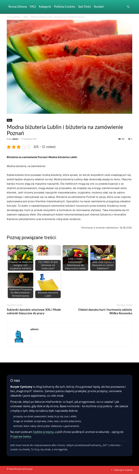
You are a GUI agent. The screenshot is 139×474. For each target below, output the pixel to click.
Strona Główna (17, 6)
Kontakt (99, 6)
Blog (26, 16)
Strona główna (13, 16)
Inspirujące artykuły (123, 469)
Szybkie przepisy (43, 432)
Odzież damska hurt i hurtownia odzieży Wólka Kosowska (105, 311)
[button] (128, 6)
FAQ (33, 6)
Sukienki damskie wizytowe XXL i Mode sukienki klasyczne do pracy (34, 311)
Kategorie (45, 6)
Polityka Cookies (64, 6)
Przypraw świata (20, 436)
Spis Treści (84, 6)
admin (15, 139)
